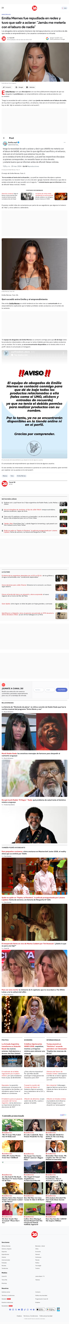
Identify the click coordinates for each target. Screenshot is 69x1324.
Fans (12, 476)
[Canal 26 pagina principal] (34, 10)
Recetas (4, 1265)
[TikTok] (25, 1309)
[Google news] (33, 1309)
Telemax (37, 1280)
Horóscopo (38, 1257)
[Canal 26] (34, 1234)
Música (5, 476)
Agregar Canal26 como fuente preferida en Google (57, 38)
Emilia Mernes (10, 92)
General (37, 1254)
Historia (4, 1257)
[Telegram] (31, 1309)
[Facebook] (10, 1309)
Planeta (37, 1260)
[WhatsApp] (28, 1309)
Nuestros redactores (7, 1302)
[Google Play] (50, 1309)
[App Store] (40, 1309)
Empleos (37, 1302)
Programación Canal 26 (41, 1299)
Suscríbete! (61, 690)
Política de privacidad (41, 1295)
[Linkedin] (22, 1309)
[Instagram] (13, 1309)
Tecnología (38, 1265)
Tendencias (5, 1268)
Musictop (4, 1283)
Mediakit (6, 1299)
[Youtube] (19, 1309)
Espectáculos (6, 14)
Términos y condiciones (8, 1295)
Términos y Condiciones (30, 1316)
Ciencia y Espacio (6, 1249)
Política (5, 1040)
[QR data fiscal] (58, 1311)
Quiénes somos (6, 1292)
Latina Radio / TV (40, 1276)
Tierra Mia (4, 1280)
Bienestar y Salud (40, 1246)
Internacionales (53, 1040)
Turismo (37, 1268)
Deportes (4, 1251)
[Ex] (16, 1309)
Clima (36, 1249)
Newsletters (7, 1306)
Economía (28, 1040)
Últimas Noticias (6, 1246)
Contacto (37, 1292)
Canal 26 (11, 38)
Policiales (4, 1263)
